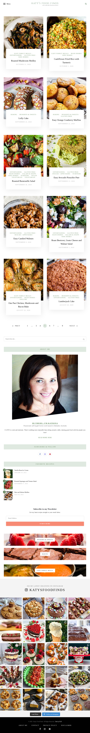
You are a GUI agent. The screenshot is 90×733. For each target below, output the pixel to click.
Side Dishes (23, 57)
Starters (25, 175)
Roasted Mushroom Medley (23, 60)
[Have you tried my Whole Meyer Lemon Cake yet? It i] (34, 700)
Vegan (34, 175)
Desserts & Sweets (27, 114)
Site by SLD (58, 721)
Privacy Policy (50, 725)
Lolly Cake (23, 118)
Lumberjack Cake (66, 301)
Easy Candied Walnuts (23, 238)
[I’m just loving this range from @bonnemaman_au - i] (34, 654)
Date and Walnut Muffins (21, 492)
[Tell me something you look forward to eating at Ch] (11, 654)
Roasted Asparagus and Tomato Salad (25, 481)
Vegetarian (17, 177)
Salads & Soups (29, 174)
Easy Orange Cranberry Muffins (66, 120)
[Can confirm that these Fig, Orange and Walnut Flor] (11, 700)
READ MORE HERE (45, 437)
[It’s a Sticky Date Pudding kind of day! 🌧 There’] (56, 677)
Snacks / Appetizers (61, 174)
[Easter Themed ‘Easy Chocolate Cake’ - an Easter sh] (56, 608)
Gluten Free (30, 55)
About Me (23, 725)
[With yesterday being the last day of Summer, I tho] (11, 631)
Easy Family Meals (22, 53)
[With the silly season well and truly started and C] (56, 654)
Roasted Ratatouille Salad (23, 181)
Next (72, 326)
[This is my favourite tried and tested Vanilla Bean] (56, 631)
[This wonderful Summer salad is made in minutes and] (34, 677)
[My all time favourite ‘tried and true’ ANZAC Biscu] (34, 608)
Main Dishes (76, 53)
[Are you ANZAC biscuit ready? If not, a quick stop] (11, 608)
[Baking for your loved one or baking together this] (34, 631)
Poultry (23, 299)
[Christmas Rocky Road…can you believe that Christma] (11, 677)
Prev (17, 326)
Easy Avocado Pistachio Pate (66, 177)
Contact (35, 725)
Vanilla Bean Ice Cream (21, 470)
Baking (14, 114)
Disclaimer (66, 725)
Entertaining (16, 55)
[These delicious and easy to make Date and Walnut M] (56, 700)
